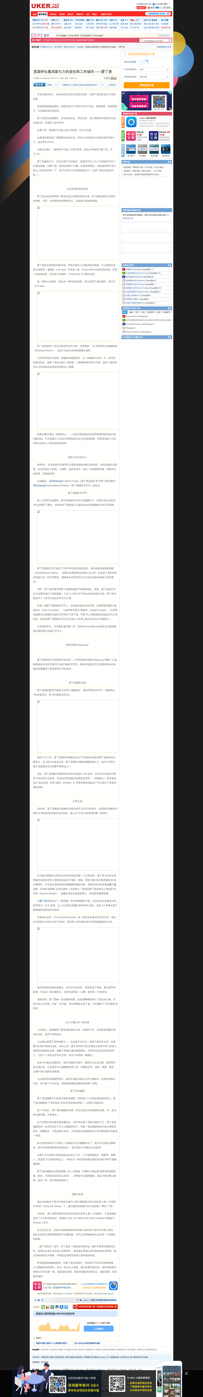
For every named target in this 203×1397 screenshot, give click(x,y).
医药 (69, 28)
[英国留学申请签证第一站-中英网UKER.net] (45, 6)
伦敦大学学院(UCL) (134, 295)
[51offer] (132, 127)
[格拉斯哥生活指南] (165, 149)
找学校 (62, 14)
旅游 (122, 24)
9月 (137, 28)
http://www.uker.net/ (65, 1294)
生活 (145, 28)
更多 (169, 162)
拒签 (101, 28)
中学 (57, 20)
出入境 (112, 24)
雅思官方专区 (106, 14)
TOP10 (57, 24)
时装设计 (91, 40)
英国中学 (79, 14)
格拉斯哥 (165, 156)
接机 (115, 28)
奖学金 (39, 24)
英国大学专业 (72, 1350)
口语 (88, 24)
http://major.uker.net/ (106, 1294)
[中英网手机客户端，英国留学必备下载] (95, 1306)
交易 (149, 28)
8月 (134, 28)
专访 (34, 28)
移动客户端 (165, 28)
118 (159, 273)
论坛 (88, 14)
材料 (101, 20)
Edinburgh (56, 481)
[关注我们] (154, 7)
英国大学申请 (69, 47)
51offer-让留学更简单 (147, 118)
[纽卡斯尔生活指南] (131, 149)
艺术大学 (66, 40)
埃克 (157, 28)
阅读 (92, 28)
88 (153, 277)
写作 (92, 24)
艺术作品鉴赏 (97, 36)
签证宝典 (162, 132)
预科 (38, 20)
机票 (115, 20)
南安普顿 (154, 156)
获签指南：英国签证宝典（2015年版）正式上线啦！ (144, 167)
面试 (42, 28)
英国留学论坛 (151, 1350)
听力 (88, 28)
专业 (42, 20)
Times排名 (53, 1350)
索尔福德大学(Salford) (134, 277)
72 (155, 284)
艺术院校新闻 (85, 36)
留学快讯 (44, 1350)
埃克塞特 (142, 156)
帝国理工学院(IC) (133, 299)
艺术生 (72, 40)
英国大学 (62, 1350)
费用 (38, 28)
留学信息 (44, 1362)
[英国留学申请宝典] (131, 140)
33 (159, 292)
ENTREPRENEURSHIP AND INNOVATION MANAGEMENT (149, 320)
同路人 (94, 14)
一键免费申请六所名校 (156, 14)
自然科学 (166, 312)
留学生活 (141, 1350)
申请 (149, 20)
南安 (136, 24)
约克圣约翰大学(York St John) (137, 273)
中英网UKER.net (46, 47)
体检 (111, 28)
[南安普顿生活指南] (154, 149)
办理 (97, 24)
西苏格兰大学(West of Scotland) (138, 288)
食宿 (126, 24)
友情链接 (36, 1362)
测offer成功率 (56, 28)
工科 (69, 24)
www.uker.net (44, 78)
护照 (101, 24)
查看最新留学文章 (164, 47)
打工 (122, 28)
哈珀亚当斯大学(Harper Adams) (138, 292)
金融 (65, 24)
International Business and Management (140, 324)
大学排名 (52, 14)
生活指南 (164, 24)
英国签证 (111, 1350)
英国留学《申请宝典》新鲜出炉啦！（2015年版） (143, 171)
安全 (126, 28)
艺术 (46, 20)
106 (159, 288)
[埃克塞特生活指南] (142, 149)
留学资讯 (42, 14)
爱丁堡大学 (45, 901)
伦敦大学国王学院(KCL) (135, 303)
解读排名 (78, 28)
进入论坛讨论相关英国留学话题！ (88, 1343)
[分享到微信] (43, 1307)
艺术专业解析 (61, 36)
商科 (71, 20)
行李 (117, 24)
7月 (131, 28)
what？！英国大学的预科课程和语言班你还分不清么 (104, 1300)
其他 (81, 24)
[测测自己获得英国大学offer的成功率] (75, 1323)
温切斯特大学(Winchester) (136, 281)
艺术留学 (47, 40)
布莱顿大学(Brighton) (134, 269)
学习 (126, 20)
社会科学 (151, 312)
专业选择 (80, 47)
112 (152, 269)
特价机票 (120, 1350)
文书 (34, 24)
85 (155, 281)
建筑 (85, 40)
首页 (34, 14)
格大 (132, 24)
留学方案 (45, 24)
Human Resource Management (137, 316)
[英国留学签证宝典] (153, 140)
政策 (105, 20)
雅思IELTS (91, 1350)
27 (154, 303)
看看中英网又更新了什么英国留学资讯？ (52, 1343)
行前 (149, 24)
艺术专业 (54, 40)
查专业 (70, 14)
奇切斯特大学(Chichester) (136, 284)
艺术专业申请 (73, 36)
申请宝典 (140, 132)
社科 (65, 28)
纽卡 (138, 20)
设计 (60, 40)
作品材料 (79, 40)
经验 (92, 20)
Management (130, 328)
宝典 (46, 28)
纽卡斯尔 (131, 156)
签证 (145, 24)
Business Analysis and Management (138, 332)
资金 (105, 24)
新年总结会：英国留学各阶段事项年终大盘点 (141, 174)
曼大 (140, 24)
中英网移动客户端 (144, 4)
